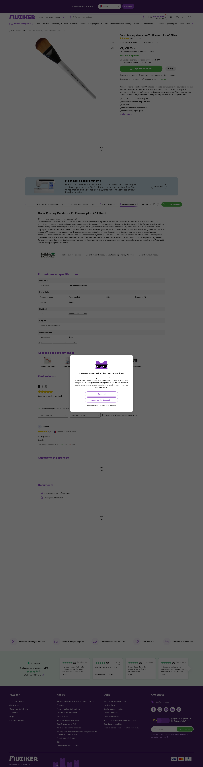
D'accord (101, 393)
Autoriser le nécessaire (101, 399)
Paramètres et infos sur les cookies (101, 405)
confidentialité (101, 387)
